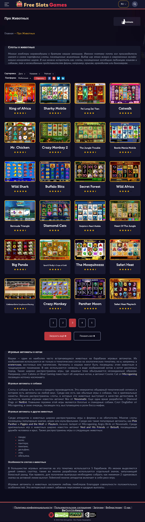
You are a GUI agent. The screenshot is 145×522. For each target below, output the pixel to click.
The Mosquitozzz (90, 265)
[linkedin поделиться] (63, 78)
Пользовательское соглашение (72, 507)
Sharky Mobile (55, 108)
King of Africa (20, 108)
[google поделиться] (54, 78)
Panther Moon (90, 304)
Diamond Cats (55, 226)
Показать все (86, 336)
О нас (127, 507)
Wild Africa (125, 187)
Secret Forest (90, 187)
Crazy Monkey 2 (55, 148)
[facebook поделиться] (49, 78)
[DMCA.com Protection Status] (62, 516)
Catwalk (125, 108)
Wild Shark (20, 187)
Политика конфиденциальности (33, 507)
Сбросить (40, 78)
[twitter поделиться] (58, 78)
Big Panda (20, 265)
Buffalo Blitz (55, 187)
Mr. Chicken (19, 148)
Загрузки (98, 507)
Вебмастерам (114, 507)
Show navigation (7, 4)
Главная (9, 33)
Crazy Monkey (54, 304)
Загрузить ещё (56, 336)
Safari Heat (125, 265)
